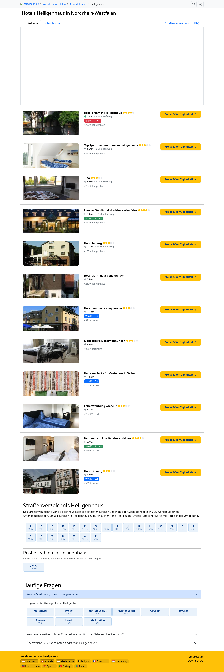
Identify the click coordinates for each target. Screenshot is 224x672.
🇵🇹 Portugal (65, 666)
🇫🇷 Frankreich (100, 661)
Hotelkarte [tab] (31, 23)
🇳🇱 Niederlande (65, 661)
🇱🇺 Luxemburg (119, 661)
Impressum (196, 656)
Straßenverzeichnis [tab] (177, 23)
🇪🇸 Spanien (49, 666)
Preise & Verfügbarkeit (180, 114)
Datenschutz (196, 660)
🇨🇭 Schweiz (47, 661)
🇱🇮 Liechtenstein (31, 666)
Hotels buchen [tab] (52, 23)
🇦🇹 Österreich (29, 661)
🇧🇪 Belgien (83, 661)
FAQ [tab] (196, 23)
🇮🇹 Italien (81, 666)
